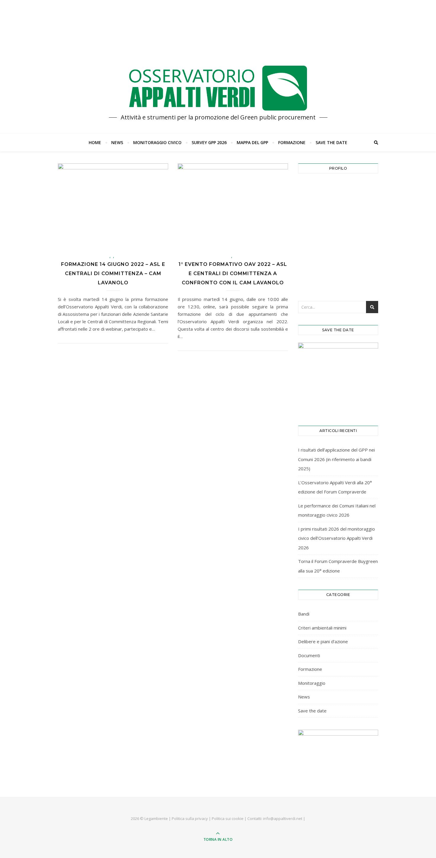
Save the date (331, 142)
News (117, 142)
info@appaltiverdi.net (282, 818)
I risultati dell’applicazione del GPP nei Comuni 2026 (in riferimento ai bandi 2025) (336, 459)
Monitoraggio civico (157, 142)
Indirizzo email (316, 189)
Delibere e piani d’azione (323, 641)
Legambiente (156, 818)
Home (95, 142)
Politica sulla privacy (190, 818)
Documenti (309, 655)
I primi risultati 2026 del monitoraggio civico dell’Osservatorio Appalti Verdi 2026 (336, 538)
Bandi (303, 614)
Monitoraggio (311, 683)
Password (311, 215)
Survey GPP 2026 (209, 142)
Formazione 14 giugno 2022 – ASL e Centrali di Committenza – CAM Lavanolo (113, 273)
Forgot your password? (338, 277)
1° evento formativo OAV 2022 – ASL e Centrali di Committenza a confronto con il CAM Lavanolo (233, 273)
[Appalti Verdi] (218, 88)
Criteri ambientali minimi (322, 628)
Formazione (291, 142)
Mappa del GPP (252, 142)
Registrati (359, 258)
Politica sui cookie (228, 818)
